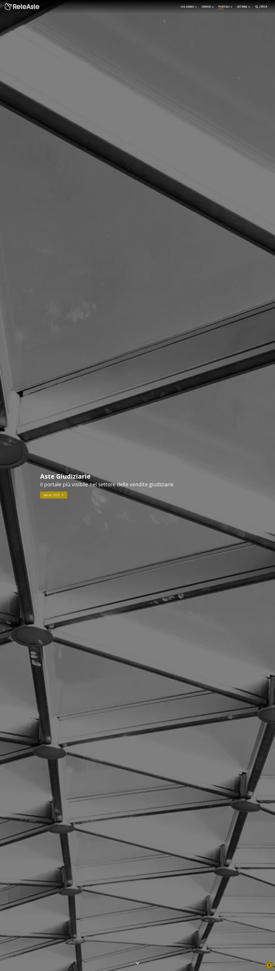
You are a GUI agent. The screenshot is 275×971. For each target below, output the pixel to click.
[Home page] (92, 7)
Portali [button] (225, 7)
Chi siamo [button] (189, 7)
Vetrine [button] (244, 7)
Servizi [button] (208, 7)
